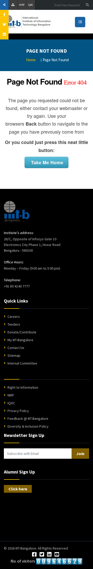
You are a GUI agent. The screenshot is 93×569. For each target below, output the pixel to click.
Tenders (13, 324)
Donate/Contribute (21, 332)
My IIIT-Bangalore (20, 340)
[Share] (4, 5)
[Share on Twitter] (4, 25)
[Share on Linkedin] (4, 34)
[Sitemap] (13, 5)
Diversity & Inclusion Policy (28, 426)
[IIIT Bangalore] (44, 21)
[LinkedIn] (49, 554)
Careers (13, 316)
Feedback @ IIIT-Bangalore (27, 418)
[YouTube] (57, 554)
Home (31, 59)
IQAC (30, 4)
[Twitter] (42, 554)
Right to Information (22, 387)
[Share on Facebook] (4, 15)
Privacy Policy (18, 410)
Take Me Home (46, 162)
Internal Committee (22, 363)
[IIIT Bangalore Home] (16, 211)
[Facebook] (34, 554)
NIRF (22, 4)
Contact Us (15, 347)
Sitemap (13, 355)
